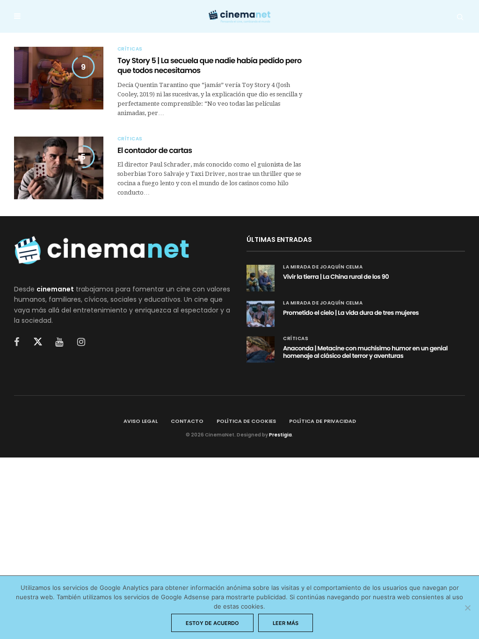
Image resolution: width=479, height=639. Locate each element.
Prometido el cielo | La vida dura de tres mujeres (351, 312)
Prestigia (280, 434)
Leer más (285, 623)
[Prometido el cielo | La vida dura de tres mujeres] (261, 314)
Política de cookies (246, 421)
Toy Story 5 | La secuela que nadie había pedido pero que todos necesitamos (209, 65)
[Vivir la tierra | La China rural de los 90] (261, 278)
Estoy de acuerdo (212, 623)
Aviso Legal (140, 421)
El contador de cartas (154, 150)
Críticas (130, 49)
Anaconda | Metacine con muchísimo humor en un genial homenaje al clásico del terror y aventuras (365, 352)
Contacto (187, 421)
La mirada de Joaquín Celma (323, 267)
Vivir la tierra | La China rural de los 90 (336, 276)
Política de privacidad (322, 421)
